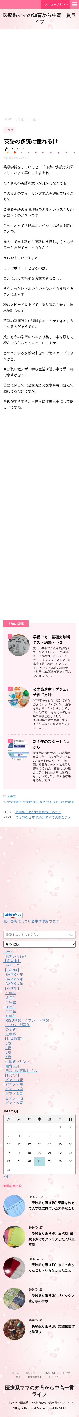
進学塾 (10, 1034)
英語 (56, 802)
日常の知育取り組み (21, 1071)
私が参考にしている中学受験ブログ (31, 921)
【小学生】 (12, 988)
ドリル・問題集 (17, 1025)
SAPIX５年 (14, 979)
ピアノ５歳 (14, 1089)
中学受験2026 (29, 802)
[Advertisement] (39, 73)
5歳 (8, 1052)
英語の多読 (67, 802)
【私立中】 (12, 961)
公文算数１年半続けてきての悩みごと (43, 817)
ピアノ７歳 (14, 1098)
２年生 (11, 796)
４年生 (10, 1007)
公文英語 (45, 802)
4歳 (8, 1048)
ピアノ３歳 (14, 1080)
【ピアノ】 (12, 1075)
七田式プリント (17, 1061)
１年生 (10, 993)
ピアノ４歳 (14, 1084)
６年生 (10, 1016)
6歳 (8, 1057)
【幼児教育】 (13, 1039)
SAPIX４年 (14, 975)
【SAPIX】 (12, 970)
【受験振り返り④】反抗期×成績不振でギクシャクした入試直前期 (52, 1238)
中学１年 (12, 965)
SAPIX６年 (14, 984)
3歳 (8, 1043)
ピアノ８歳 (14, 1103)
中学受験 (13, 802)
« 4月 (7, 1176)
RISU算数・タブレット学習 (27, 1020)
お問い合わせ (16, 956)
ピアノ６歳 (14, 1093)
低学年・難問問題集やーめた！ (38, 812)
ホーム (8, 952)
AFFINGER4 (58, 1408)
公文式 (10, 1029)
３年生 (10, 1002)
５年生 (10, 1011)
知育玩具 (12, 1066)
